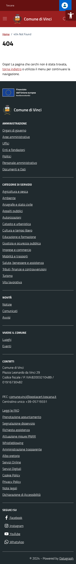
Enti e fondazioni (13, 149)
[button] (70, 15)
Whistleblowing (12, 442)
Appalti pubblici (12, 210)
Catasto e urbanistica (16, 223)
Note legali (9, 488)
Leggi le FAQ (10, 410)
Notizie (7, 304)
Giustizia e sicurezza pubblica (21, 243)
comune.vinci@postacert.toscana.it (32, 396)
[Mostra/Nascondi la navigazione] (4, 18)
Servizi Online (11, 462)
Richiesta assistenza (16, 429)
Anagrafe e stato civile (17, 204)
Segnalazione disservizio (18, 423)
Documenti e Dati (14, 169)
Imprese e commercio (16, 249)
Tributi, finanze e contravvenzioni (24, 269)
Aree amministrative (16, 136)
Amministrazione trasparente (22, 449)
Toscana (10, 5)
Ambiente (9, 197)
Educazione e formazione (19, 236)
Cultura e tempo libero (17, 230)
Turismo (7, 275)
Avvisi (6, 317)
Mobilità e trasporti (15, 256)
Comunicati (9, 310)
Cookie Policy (11, 475)
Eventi (6, 346)
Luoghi (6, 339)
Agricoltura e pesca (15, 191)
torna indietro (11, 69)
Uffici (5, 143)
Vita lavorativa (12, 282)
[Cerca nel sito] (65, 19)
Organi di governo (14, 130)
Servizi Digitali (11, 468)
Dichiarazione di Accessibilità (21, 494)
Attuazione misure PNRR (19, 436)
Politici (6, 156)
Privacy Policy (11, 481)
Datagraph (66, 558)
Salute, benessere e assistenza (23, 262)
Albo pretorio (11, 455)
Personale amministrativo (19, 162)
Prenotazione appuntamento (21, 416)
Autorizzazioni (11, 217)
